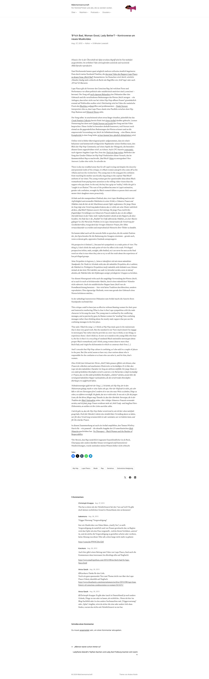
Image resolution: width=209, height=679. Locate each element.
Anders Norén (133, 674)
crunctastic (128, 150)
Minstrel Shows (92, 112)
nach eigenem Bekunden (100, 95)
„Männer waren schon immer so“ (87, 647)
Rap (102, 468)
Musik (96, 468)
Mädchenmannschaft (80, 5)
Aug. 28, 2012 (93, 516)
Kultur (87, 43)
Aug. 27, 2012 (99, 503)
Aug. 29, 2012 (94, 569)
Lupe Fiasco (86, 468)
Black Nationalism (88, 400)
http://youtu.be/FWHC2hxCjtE (91, 542)
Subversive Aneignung (125, 468)
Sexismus (110, 468)
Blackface (84, 106)
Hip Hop (75, 468)
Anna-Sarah (83, 569)
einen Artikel (110, 121)
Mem (111, 159)
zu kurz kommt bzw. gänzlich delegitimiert (115, 135)
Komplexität (76, 135)
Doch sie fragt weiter (114, 153)
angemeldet (84, 630)
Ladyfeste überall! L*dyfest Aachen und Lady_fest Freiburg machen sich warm (105, 652)
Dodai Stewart (122, 106)
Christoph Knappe (86, 503)
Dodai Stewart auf (103, 124)
